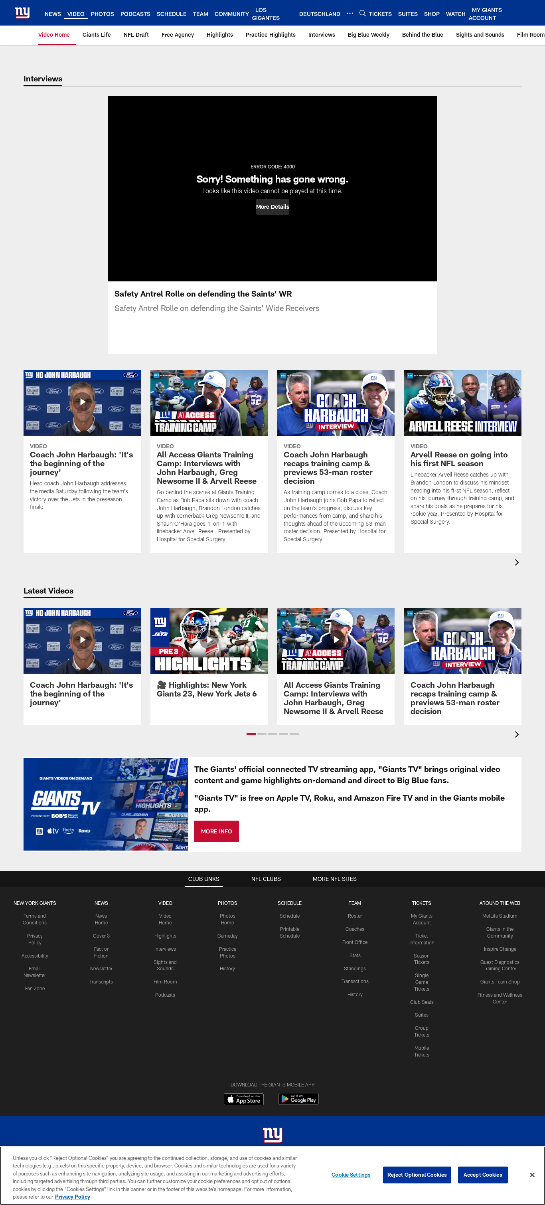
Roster (355, 915)
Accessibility (35, 955)
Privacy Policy (72, 1196)
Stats (355, 955)
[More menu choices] (350, 13)
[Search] (362, 13)
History (227, 968)
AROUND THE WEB (500, 903)
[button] (272, 207)
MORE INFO (216, 831)
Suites (421, 1014)
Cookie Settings (351, 1174)
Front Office (354, 942)
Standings (355, 968)
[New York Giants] (272, 1136)
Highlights (165, 935)
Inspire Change (500, 949)
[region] (272, 1175)
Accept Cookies (483, 1174)
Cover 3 (101, 935)
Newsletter (101, 968)
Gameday (227, 935)
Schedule (290, 915)
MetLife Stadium (499, 915)
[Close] (532, 1175)
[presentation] (518, 563)
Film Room (165, 981)
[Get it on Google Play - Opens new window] (299, 1103)
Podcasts (165, 994)
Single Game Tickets (421, 981)
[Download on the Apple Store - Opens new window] (244, 1100)
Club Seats (422, 1002)
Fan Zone (35, 988)
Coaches (355, 929)
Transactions (355, 981)
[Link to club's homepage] (22, 12)
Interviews (165, 949)
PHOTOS (227, 903)
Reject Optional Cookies (417, 1174)
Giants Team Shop (500, 981)
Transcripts (101, 981)
